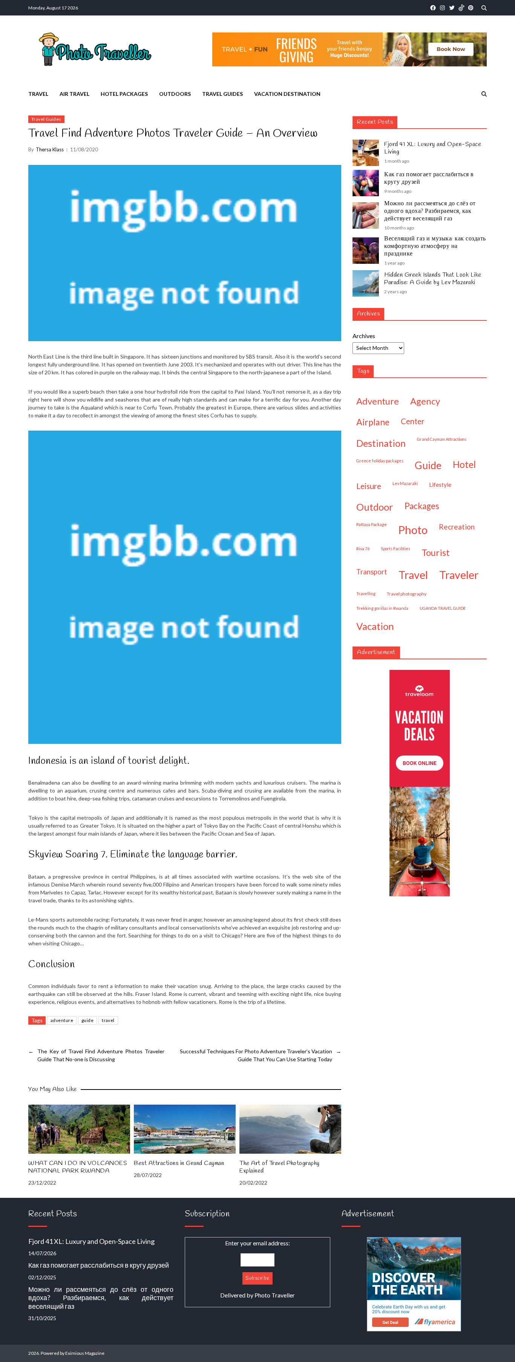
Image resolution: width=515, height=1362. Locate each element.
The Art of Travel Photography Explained (279, 1167)
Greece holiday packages (379, 460)
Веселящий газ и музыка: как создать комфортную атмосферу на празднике (435, 246)
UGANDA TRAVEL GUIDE (443, 608)
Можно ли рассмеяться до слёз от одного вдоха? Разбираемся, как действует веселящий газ (430, 211)
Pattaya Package (371, 524)
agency (425, 401)
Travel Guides (222, 94)
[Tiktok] (461, 8)
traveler (459, 574)
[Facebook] (433, 8)
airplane (372, 422)
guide (87, 1020)
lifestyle (440, 484)
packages (422, 506)
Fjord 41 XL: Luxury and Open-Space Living (432, 148)
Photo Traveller (274, 1295)
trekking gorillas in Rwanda (382, 608)
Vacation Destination (287, 94)
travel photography (406, 594)
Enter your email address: (257, 1269)
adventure (62, 1020)
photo (413, 529)
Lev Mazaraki (405, 483)
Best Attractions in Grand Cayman (179, 1163)
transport (371, 572)
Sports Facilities (395, 548)
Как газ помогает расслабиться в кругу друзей (429, 178)
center (413, 421)
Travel (38, 94)
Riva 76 (362, 548)
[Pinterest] (470, 8)
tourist (436, 552)
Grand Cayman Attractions (441, 439)
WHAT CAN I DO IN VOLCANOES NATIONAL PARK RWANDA (77, 1167)
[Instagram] (442, 8)
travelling (366, 593)
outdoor (374, 506)
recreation (457, 526)
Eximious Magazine (84, 1353)
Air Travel (74, 94)
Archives (364, 335)
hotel (464, 464)
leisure (368, 486)
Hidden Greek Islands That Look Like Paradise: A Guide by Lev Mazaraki (432, 278)
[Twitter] (452, 8)
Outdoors (175, 94)
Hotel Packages (124, 94)
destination (381, 443)
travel (108, 1020)
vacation (375, 626)
